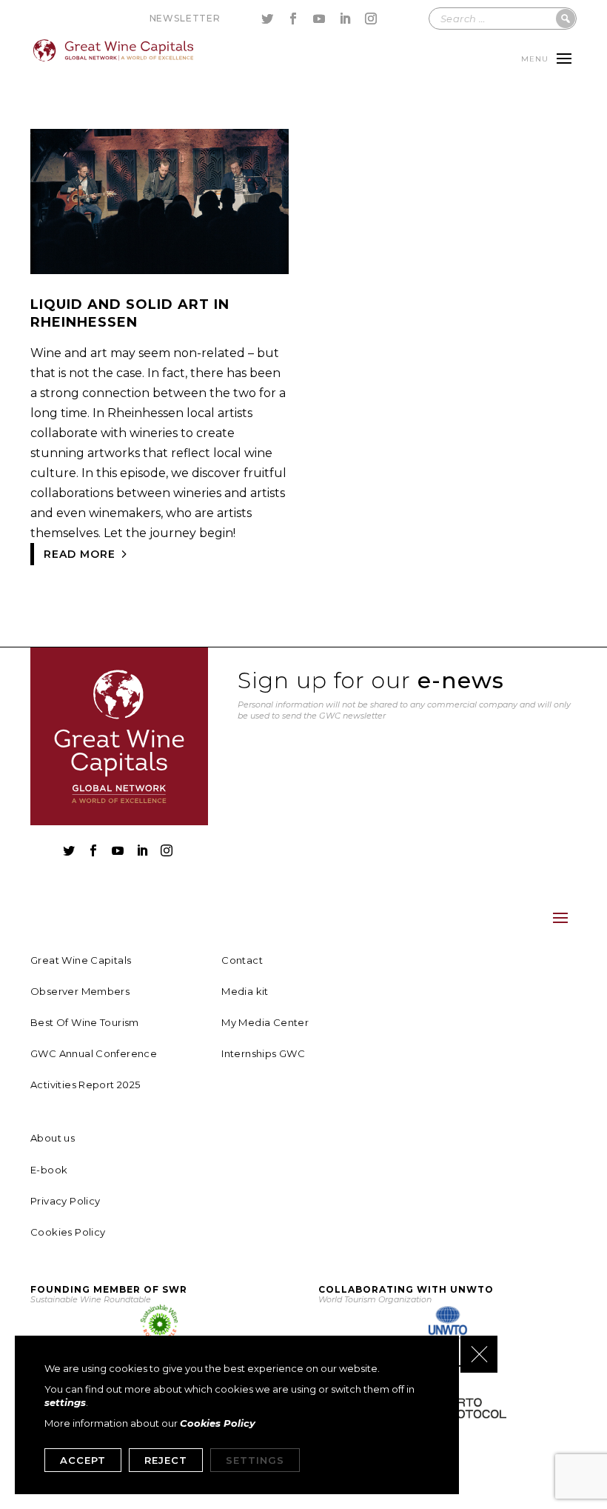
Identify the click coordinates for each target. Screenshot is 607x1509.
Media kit (245, 991)
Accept (83, 1460)
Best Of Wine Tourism (84, 1022)
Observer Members (80, 991)
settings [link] (65, 1402)
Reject (165, 1460)
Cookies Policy (67, 1232)
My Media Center (265, 1022)
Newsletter (185, 18)
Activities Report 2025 (85, 1084)
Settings (255, 1460)
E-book (48, 1170)
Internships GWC (263, 1053)
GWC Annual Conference (93, 1053)
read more (79, 554)
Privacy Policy (65, 1201)
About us (52, 1138)
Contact (242, 960)
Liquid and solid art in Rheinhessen (129, 313)
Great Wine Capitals (80, 960)
